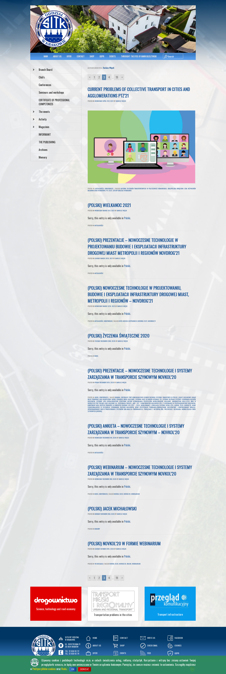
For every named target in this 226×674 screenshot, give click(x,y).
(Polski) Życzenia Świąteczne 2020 (118, 335)
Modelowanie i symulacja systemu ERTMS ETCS (157, 405)
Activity (42, 119)
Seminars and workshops (51, 92)
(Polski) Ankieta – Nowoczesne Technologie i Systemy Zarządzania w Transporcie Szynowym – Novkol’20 (136, 429)
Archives (43, 150)
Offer (69, 56)
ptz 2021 (109, 190)
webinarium (135, 494)
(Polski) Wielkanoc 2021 (109, 205)
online (129, 563)
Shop (92, 56)
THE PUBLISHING (47, 142)
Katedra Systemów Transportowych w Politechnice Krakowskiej (144, 188)
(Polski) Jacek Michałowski (112, 508)
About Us (57, 56)
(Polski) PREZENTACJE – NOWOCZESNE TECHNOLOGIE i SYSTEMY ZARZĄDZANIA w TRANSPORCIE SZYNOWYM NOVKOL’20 (140, 373)
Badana (117, 397)
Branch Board (45, 70)
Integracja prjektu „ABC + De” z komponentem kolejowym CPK (139, 403)
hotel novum (123, 321)
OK (72, 669)
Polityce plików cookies (44, 669)
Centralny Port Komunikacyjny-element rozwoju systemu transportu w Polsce (149, 397)
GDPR (102, 56)
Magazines (44, 127)
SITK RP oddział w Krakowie (122, 190)
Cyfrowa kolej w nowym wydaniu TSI (148, 399)
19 (117, 77)
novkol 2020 (178, 405)
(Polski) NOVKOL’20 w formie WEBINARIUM (124, 543)
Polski (127, 218)
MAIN (46, 56)
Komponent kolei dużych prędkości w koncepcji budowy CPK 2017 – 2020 (114, 405)
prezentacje (168, 409)
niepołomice (132, 321)
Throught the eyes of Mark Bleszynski (139, 56)
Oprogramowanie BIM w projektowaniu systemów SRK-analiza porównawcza (115, 409)
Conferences (103, 397)
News (96, 356)
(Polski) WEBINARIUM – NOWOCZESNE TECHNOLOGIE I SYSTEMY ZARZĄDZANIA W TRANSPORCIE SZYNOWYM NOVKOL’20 (140, 470)
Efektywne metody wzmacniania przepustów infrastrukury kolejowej (145, 401)
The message (98, 563)
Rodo (64, 669)
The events (44, 112)
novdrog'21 (152, 321)
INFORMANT (45, 134)
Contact (81, 56)
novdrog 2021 (142, 321)
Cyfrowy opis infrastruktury (107, 401)
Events (112, 56)
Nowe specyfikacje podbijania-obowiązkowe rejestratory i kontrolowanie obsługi (165, 407)
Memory (97, 529)
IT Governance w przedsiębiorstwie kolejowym (178, 403)
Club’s (42, 77)
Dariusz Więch (108, 67)
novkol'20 (187, 405)
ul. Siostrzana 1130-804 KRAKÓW (72, 645)
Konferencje (109, 188)
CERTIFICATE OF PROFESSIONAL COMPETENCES (54, 102)
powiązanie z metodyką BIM (153, 409)
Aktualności (99, 188)
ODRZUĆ (84, 669)
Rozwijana (177, 409)
